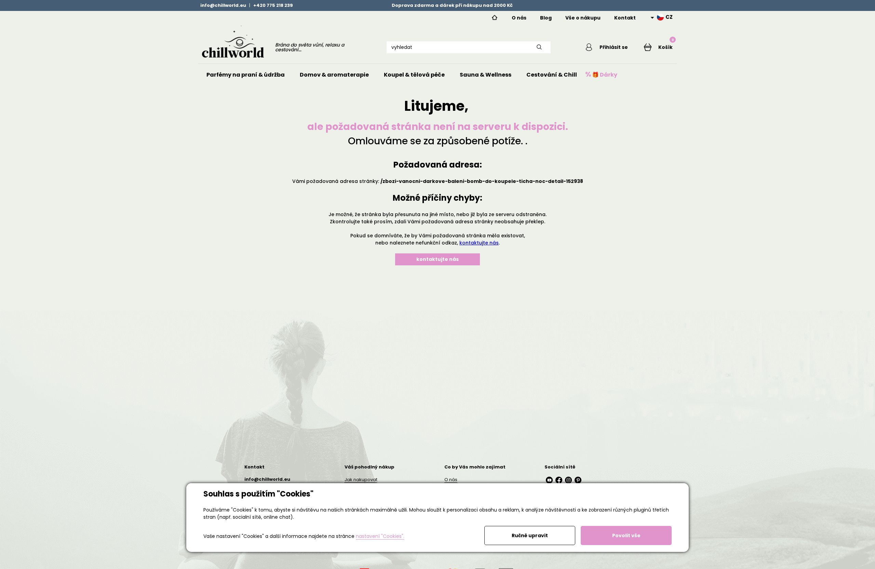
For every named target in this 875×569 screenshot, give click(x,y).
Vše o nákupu (583, 17)
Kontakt (625, 17)
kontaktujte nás (479, 242)
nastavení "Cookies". (380, 536)
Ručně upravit (530, 535)
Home (494, 18)
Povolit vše (626, 535)
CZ (669, 17)
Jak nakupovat (361, 479)
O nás (519, 17)
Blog (546, 17)
